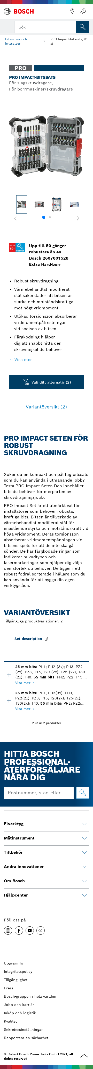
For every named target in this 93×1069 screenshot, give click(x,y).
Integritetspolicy (18, 971)
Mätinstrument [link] (19, 838)
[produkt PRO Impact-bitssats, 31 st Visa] (9, 700)
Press (8, 988)
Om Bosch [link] (14, 881)
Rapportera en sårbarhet (26, 1038)
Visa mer (22, 683)
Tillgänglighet (15, 979)
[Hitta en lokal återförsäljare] (82, 793)
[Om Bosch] (84, 881)
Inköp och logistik (20, 1013)
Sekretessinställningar (23, 1029)
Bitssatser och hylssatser (16, 41)
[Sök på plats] (82, 27)
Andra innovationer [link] (24, 866)
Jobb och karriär (19, 1004)
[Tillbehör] (84, 852)
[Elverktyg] (84, 824)
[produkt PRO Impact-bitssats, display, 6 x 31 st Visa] (9, 674)
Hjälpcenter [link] (16, 895)
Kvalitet (10, 1021)
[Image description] (21, 204)
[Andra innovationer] (84, 867)
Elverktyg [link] (14, 824)
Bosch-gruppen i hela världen (30, 996)
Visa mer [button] (23, 359)
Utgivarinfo (13, 963)
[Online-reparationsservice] (83, 11)
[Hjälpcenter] (84, 895)
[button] (77, 218)
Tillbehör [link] (13, 852)
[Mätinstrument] (84, 838)
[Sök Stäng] (72, 26)
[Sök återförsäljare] (72, 11)
